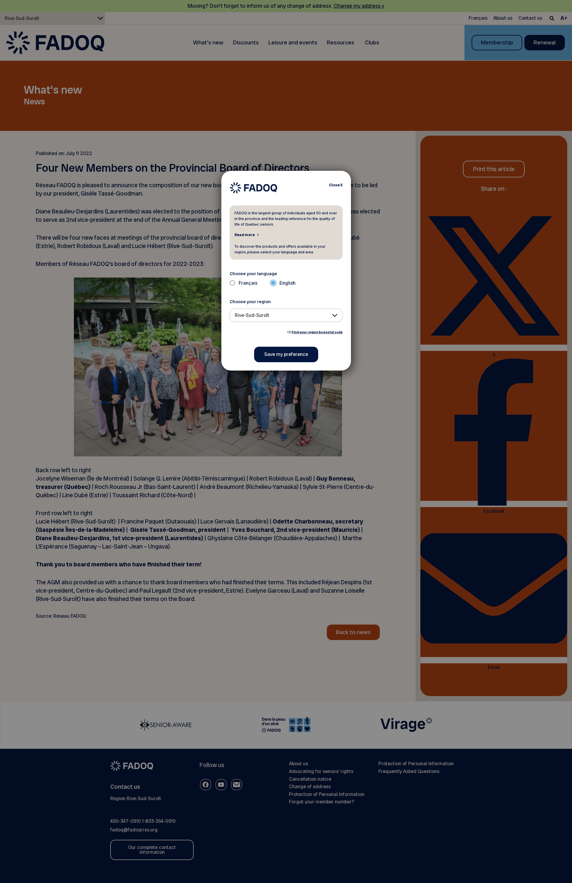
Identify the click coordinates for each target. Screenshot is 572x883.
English (287, 283)
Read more (244, 234)
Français (248, 283)
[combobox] (286, 315)
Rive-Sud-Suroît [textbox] (252, 315)
